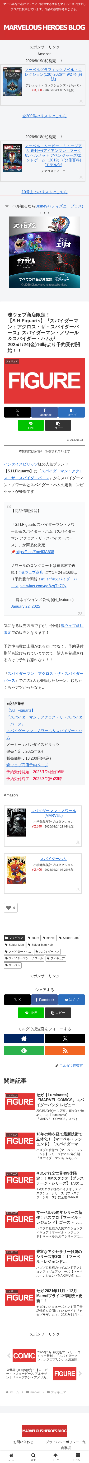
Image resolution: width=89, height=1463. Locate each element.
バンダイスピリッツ (21, 464)
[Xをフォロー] (65, 1038)
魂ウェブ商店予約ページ (27, 765)
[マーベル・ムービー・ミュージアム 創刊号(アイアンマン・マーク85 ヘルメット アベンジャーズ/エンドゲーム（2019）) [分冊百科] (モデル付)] (12, 158)
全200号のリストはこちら (44, 116)
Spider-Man (16, 944)
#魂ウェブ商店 (31, 572)
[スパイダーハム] (16, 870)
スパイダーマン (49, 951)
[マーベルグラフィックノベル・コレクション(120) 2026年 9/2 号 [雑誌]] (12, 81)
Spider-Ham (71, 938)
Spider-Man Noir (42, 944)
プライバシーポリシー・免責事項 (66, 1445)
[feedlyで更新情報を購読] (24, 1050)
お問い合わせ (23, 1442)
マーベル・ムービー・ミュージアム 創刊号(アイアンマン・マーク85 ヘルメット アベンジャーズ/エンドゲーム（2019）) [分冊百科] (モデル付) (53, 155)
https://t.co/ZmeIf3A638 (35, 552)
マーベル (14, 965)
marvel (51, 938)
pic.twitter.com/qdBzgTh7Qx (42, 586)
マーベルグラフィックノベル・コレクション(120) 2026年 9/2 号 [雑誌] (53, 74)
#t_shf (46, 579)
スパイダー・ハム (20, 951)
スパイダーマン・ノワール (26, 958)
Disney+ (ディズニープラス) (59, 206)
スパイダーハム (53, 859)
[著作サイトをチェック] (24, 1038)
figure (35, 938)
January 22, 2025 (25, 606)
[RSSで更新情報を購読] (65, 1050)
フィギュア (16, 938)
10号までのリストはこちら (45, 192)
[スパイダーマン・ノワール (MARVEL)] (16, 822)
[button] (58, 425)
